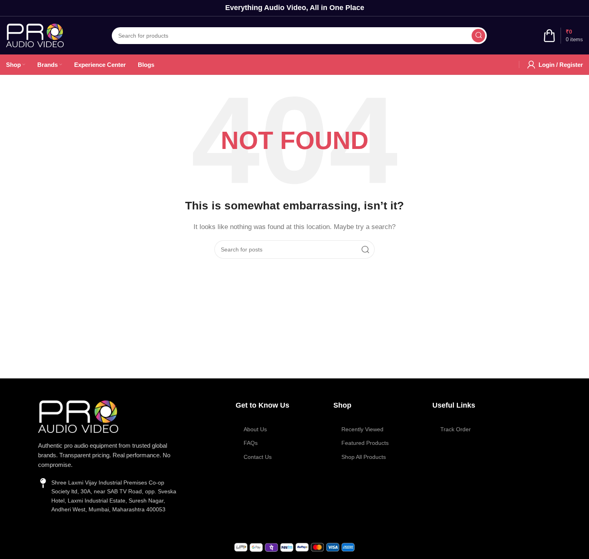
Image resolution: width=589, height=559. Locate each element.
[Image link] (78, 415)
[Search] (478, 35)
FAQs (251, 443)
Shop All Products (363, 457)
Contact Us (258, 457)
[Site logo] (35, 34)
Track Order (455, 429)
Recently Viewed (362, 429)
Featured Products (365, 443)
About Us (255, 429)
